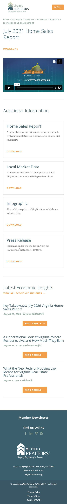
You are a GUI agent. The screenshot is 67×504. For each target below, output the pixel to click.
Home (6, 19)
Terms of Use (33, 496)
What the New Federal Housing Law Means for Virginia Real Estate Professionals (30, 372)
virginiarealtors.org (33, 474)
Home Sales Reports (48, 19)
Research (17, 19)
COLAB (37, 499)
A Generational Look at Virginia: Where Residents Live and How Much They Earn (33, 338)
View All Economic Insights (23, 293)
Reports (29, 19)
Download (10, 48)
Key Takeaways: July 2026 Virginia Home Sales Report (33, 307)
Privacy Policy (33, 492)
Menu (57, 7)
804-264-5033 (37, 470)
